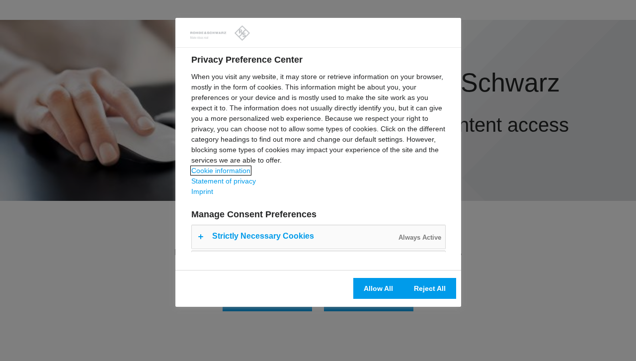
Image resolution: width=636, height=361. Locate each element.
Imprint (202, 191)
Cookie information (220, 171)
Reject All (430, 288)
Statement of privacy (223, 181)
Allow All (378, 288)
